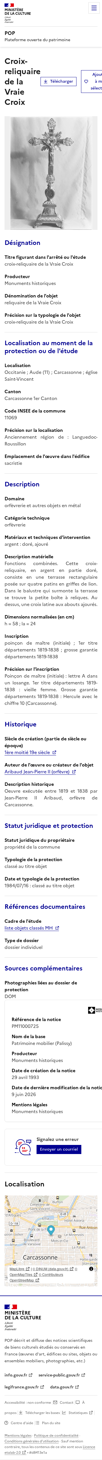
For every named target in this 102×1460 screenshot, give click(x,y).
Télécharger (61, 81)
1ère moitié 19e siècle (27, 752)
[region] (51, 1241)
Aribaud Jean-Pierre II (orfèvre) (37, 771)
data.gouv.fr (62, 1387)
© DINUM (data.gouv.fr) (50, 1268)
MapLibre (17, 1268)
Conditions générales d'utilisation (32, 1441)
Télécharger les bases (42, 1412)
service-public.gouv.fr (59, 1375)
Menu (94, 8)
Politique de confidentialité (56, 1435)
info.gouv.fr (16, 1375)
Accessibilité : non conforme (28, 1402)
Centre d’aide (22, 1423)
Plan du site (51, 1423)
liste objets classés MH (29, 927)
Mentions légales (18, 1435)
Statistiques (78, 1412)
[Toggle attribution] (91, 1268)
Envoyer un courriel (59, 1149)
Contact (66, 1402)
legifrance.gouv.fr (22, 1387)
